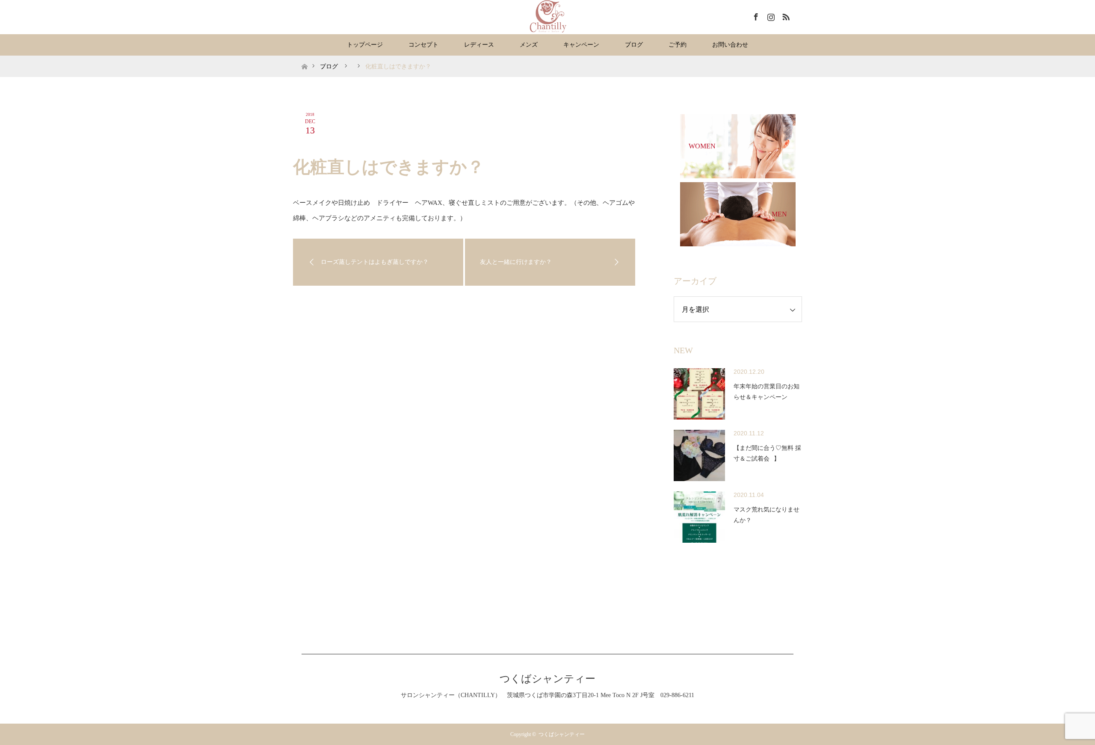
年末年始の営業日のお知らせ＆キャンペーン (766, 391)
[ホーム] (304, 59)
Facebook (755, 15)
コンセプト (423, 44)
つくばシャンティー (547, 678)
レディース (479, 44)
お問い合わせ (730, 44)
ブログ (634, 44)
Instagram (770, 15)
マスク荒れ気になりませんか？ (766, 514)
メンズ (529, 44)
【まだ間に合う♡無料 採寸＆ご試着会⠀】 (767, 453)
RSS (784, 15)
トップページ (365, 44)
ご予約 (678, 44)
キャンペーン (581, 44)
